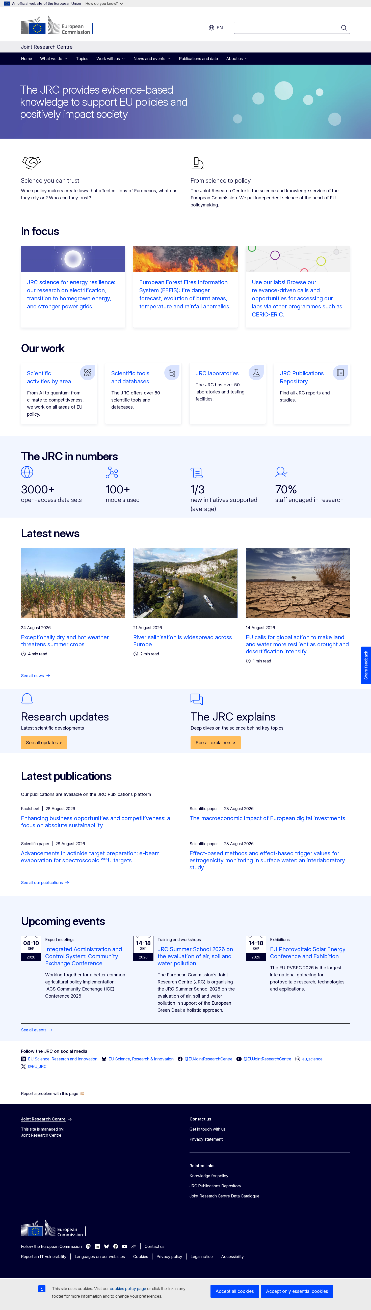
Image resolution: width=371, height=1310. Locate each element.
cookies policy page (128, 1288)
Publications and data (198, 58)
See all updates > (44, 742)
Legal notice (202, 1256)
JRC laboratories (217, 373)
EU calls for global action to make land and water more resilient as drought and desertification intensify (297, 644)
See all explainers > (216, 742)
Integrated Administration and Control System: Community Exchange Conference (83, 956)
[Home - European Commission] (61, 25)
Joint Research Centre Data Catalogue (224, 1195)
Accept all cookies (235, 1291)
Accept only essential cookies (297, 1291)
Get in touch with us (208, 1129)
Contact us (155, 1246)
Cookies (140, 1256)
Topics (82, 58)
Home (26, 58)
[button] (52, 1093)
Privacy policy (169, 1256)
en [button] (220, 27)
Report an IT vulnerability (43, 1256)
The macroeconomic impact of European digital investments (267, 818)
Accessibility (232, 1256)
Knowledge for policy (209, 1175)
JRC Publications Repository (215, 1185)
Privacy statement (206, 1139)
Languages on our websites (100, 1256)
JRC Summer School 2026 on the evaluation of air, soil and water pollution (195, 956)
